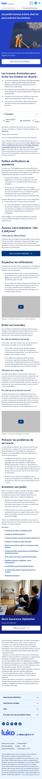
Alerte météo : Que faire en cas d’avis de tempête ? (21, 557)
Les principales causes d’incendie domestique (19, 566)
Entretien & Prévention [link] (30, 8)
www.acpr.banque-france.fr (30, 775)
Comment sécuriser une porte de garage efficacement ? (22, 538)
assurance (5, 131)
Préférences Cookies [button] (8, 743)
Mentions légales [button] (7, 746)
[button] (37, 697)
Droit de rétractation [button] (8, 749)
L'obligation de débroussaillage (15, 534)
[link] (35, 3)
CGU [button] (24, 746)
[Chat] (31, 3)
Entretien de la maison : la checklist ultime (18, 530)
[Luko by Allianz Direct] (8, 3)
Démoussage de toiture (12, 575)
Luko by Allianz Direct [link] (8, 8)
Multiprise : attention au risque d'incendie (18, 541)
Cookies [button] (17, 746)
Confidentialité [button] (22, 743)
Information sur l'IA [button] (23, 749)
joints (6, 277)
